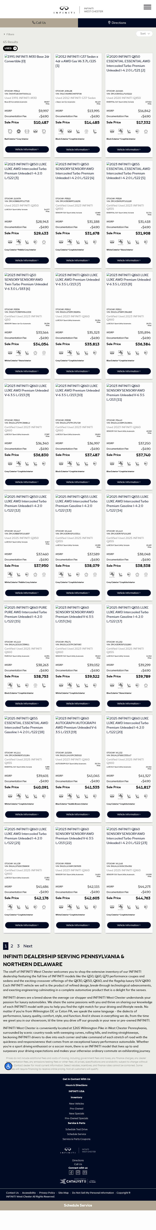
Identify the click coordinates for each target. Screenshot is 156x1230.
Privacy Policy (47, 1192)
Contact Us (12, 1192)
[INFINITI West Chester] (78, 9)
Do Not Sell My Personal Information (93, 1192)
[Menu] (147, 8)
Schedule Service (76, 1134)
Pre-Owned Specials (76, 1118)
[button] (8, 1066)
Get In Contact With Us (76, 1079)
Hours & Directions (76, 1085)
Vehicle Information (26, 149)
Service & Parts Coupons (76, 1139)
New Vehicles (76, 1103)
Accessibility (29, 1192)
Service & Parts (76, 1123)
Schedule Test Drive (76, 1129)
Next (27, 946)
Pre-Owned (76, 1108)
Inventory (76, 1097)
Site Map (63, 1192)
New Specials (76, 1113)
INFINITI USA (76, 1091)
